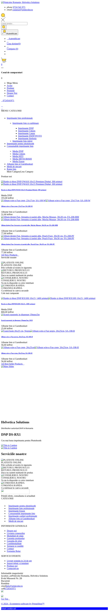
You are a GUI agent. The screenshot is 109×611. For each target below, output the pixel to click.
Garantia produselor (16, 538)
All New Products (10, 255)
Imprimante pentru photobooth (22, 506)
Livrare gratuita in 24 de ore (19, 561)
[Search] (4, 27)
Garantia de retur (14, 541)
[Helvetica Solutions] (7, 366)
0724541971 (10, 588)
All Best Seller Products (12, 364)
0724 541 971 (19, 7)
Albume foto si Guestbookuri (22, 518)
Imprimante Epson (17, 511)
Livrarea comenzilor (16, 533)
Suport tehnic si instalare (18, 563)
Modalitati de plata (15, 536)
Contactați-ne (13, 568)
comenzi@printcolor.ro (22, 9)
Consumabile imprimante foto (22, 513)
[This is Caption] (9, 445)
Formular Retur (14, 551)
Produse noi (12, 566)
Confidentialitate (14, 543)
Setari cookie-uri (8, 608)
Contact (10, 548)
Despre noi (12, 531)
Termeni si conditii (15, 546)
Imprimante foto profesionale (21, 508)
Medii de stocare (16, 521)
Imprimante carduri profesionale (23, 516)
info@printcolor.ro (14, 586)
